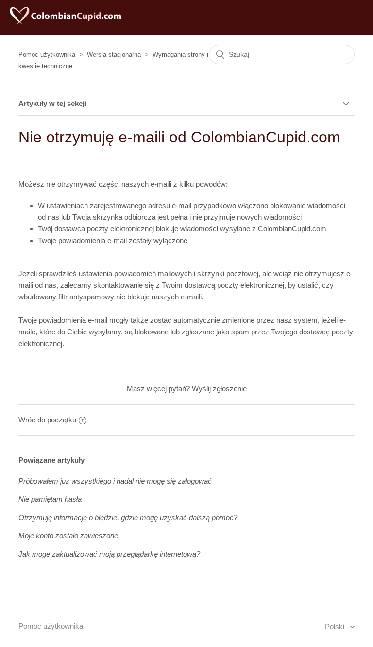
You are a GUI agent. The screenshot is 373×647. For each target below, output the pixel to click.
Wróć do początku (47, 420)
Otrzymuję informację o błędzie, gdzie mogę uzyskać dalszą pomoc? (127, 517)
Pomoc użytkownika (46, 54)
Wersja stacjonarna (114, 54)
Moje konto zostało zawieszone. (69, 535)
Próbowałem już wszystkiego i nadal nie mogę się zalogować (115, 481)
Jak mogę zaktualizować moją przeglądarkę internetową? (109, 554)
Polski (335, 626)
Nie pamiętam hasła (50, 499)
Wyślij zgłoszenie (219, 389)
